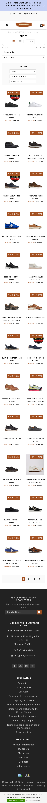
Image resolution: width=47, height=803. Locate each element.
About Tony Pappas (23, 720)
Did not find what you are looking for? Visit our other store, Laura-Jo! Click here (23, 5)
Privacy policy (23, 732)
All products (23, 766)
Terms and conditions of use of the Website (23, 726)
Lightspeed (27, 785)
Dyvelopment (23, 789)
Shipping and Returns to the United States (23, 710)
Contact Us (23, 683)
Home (10, 32)
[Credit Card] (20, 775)
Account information (23, 745)
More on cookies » (33, 800)
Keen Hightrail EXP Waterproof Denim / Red (35, 401)
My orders (23, 749)
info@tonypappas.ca (25, 655)
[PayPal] (27, 775)
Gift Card (24, 692)
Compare (23, 762)
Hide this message (16, 800)
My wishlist (23, 757)
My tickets (23, 753)
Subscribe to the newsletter (23, 696)
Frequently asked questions (23, 716)
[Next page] (40, 579)
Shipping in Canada (23, 700)
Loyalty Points (23, 687)
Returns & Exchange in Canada (23, 704)
